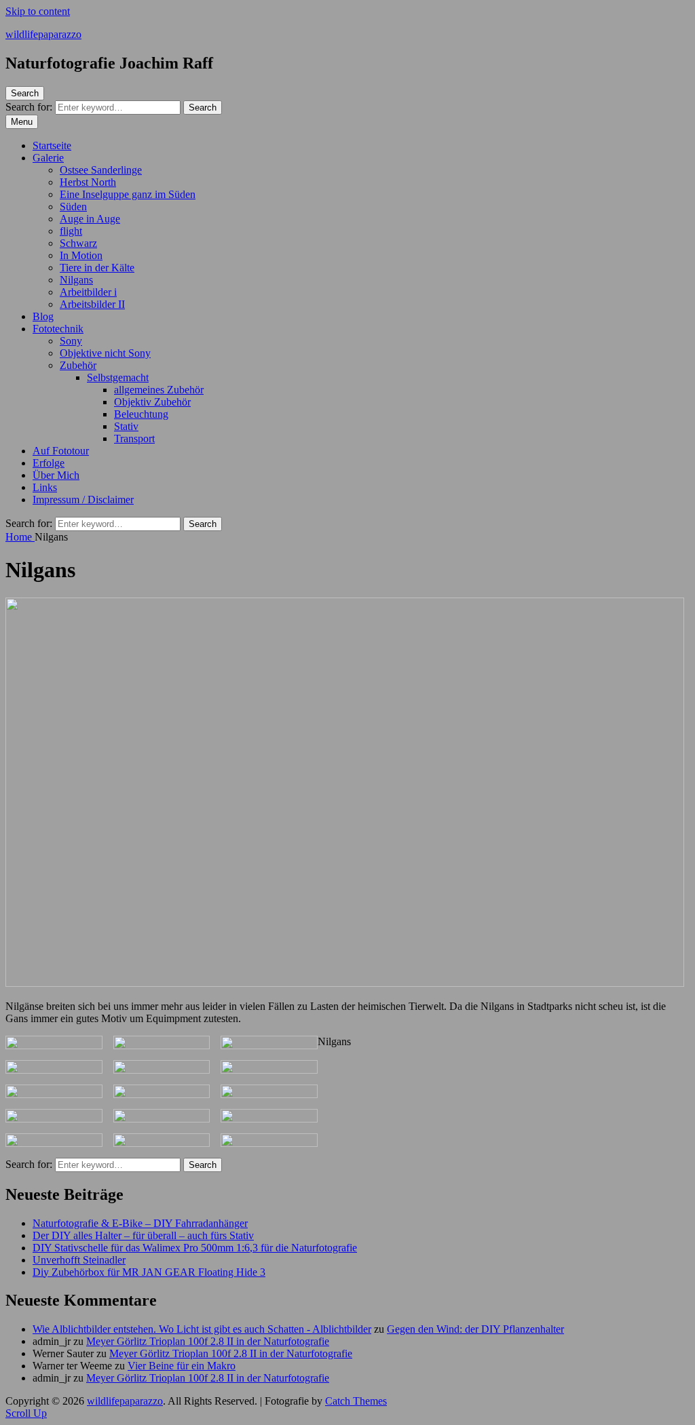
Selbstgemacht (118, 377)
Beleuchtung (141, 414)
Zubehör (78, 365)
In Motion (81, 255)
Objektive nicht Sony (105, 353)
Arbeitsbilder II (92, 304)
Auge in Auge (90, 219)
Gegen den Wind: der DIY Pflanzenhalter (475, 1329)
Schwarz (78, 243)
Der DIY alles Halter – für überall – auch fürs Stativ (143, 1235)
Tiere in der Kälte (97, 267)
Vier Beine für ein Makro (182, 1365)
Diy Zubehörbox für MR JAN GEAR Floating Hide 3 (149, 1272)
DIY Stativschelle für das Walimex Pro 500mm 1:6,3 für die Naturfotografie (195, 1247)
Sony (71, 341)
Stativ (126, 426)
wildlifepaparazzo (43, 34)
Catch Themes (356, 1401)
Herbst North (88, 182)
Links (45, 487)
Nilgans (76, 280)
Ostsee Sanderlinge (101, 170)
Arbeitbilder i (88, 292)
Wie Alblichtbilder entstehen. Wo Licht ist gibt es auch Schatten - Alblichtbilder (202, 1329)
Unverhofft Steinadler (79, 1260)
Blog (43, 316)
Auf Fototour (61, 450)
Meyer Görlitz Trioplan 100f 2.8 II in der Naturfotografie (207, 1341)
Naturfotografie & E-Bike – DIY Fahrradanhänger (140, 1223)
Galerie (48, 157)
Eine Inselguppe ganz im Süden (127, 194)
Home (20, 537)
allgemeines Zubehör (159, 389)
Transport (134, 438)
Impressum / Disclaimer (83, 499)
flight (71, 231)
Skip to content (37, 11)
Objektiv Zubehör (152, 402)
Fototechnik (58, 328)
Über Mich (56, 475)
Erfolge (48, 463)
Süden (73, 206)
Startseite (52, 145)
